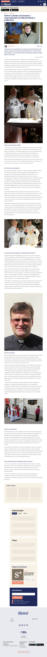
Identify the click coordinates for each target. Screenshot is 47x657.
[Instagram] (40, 1)
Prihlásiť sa (17, 597)
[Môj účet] (41, 4)
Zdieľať (38, 46)
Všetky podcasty (17, 582)
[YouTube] (42, 1)
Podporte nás (35, 619)
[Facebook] (38, 1)
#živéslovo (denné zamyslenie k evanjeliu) (22, 601)
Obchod (12, 621)
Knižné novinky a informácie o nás (20, 603)
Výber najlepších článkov (18, 600)
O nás (12, 619)
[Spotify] (45, 1)
